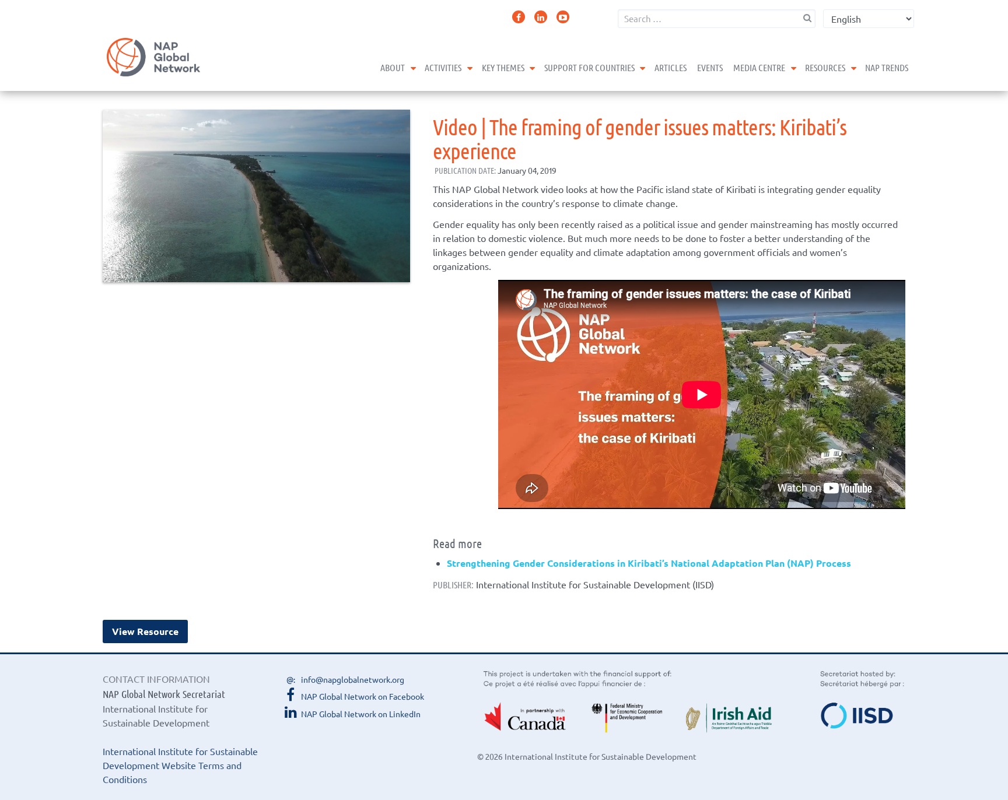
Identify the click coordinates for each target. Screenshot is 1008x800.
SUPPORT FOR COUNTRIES (589, 67)
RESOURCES (825, 67)
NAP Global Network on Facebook (362, 696)
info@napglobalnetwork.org (352, 679)
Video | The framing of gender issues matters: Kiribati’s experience (639, 138)
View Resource (145, 631)
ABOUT (392, 67)
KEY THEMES (503, 67)
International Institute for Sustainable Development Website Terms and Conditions (180, 765)
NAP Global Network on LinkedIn (361, 713)
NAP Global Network (153, 57)
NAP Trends (886, 67)
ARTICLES (670, 67)
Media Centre (759, 67)
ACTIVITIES (443, 67)
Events (710, 67)
